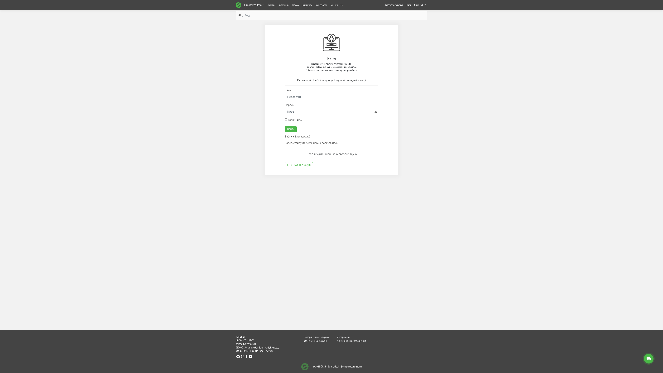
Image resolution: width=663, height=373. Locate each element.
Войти (408, 5)
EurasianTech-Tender (253, 5)
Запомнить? (294, 120)
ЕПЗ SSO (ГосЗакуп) (299, 165)
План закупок (321, 5)
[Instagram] (242, 357)
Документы (307, 5)
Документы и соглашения (349, 341)
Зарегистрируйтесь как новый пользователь (311, 143)
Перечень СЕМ (336, 5)
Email (288, 90)
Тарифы (295, 5)
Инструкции (283, 5)
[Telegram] (238, 357)
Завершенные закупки (316, 337)
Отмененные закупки (316, 341)
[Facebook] (246, 357)
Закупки (271, 5)
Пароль (289, 105)
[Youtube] (250, 357)
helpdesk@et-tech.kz (246, 344)
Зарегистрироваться (394, 5)
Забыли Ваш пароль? (297, 136)
